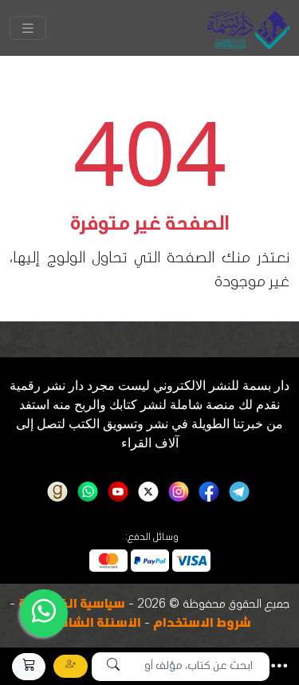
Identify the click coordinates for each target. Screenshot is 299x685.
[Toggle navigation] (28, 28)
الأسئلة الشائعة (94, 624)
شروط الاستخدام (202, 624)
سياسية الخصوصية (71, 605)
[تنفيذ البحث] (113, 666)
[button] (279, 665)
